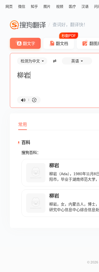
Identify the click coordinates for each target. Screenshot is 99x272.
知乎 (34, 6)
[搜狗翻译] (28, 25)
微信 (21, 6)
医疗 (72, 6)
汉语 (85, 6)
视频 (59, 6)
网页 (9, 6)
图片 (47, 6)
